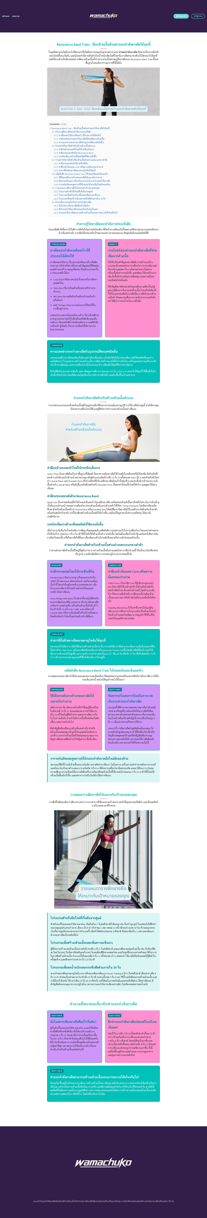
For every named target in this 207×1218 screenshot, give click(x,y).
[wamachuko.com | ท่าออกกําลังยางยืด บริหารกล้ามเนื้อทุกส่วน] (103, 16)
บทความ (16, 16)
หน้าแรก (6, 16)
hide (63, 124)
